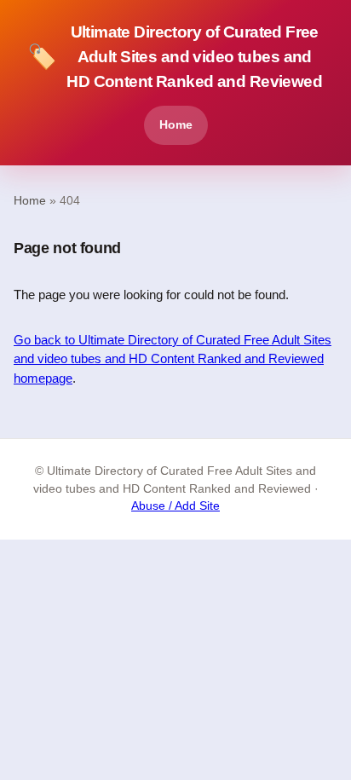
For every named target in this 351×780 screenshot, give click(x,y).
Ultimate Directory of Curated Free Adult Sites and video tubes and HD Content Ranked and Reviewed (174, 56)
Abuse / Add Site (175, 506)
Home (176, 124)
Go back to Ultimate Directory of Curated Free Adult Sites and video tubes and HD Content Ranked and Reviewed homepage (172, 358)
